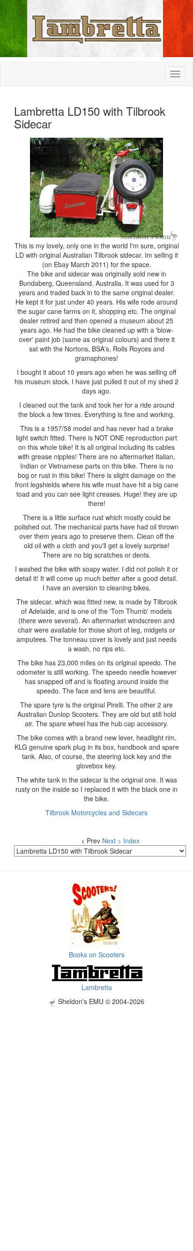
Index (131, 840)
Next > (111, 840)
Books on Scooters (97, 954)
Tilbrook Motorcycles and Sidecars (96, 812)
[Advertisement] (96, 1102)
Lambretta (97, 987)
